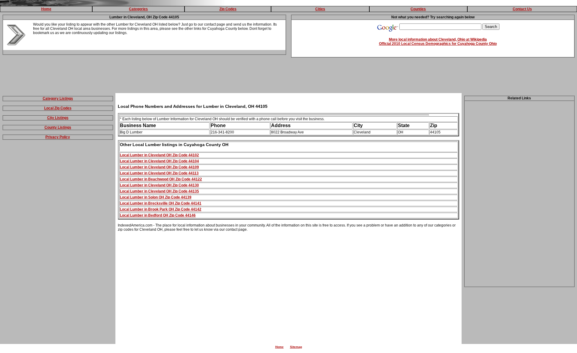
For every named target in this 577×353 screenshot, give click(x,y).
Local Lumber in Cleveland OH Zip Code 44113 (159, 173)
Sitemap (296, 346)
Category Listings (58, 98)
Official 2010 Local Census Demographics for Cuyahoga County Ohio (438, 44)
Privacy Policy (57, 137)
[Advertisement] (288, 76)
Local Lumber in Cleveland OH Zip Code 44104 (159, 161)
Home (46, 9)
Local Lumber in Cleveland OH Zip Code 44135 (159, 191)
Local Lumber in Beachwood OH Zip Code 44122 (161, 179)
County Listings (57, 127)
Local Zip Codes (58, 108)
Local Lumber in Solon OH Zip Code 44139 (155, 197)
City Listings (58, 118)
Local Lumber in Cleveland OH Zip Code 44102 (159, 155)
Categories (138, 9)
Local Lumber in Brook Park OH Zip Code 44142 (160, 209)
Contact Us (522, 9)
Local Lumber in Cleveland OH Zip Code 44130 (159, 185)
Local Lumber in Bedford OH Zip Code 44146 (158, 215)
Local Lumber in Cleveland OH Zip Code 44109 (159, 167)
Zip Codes (228, 9)
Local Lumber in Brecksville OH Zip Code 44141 (160, 203)
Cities (320, 9)
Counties (418, 9)
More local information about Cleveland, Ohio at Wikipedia (438, 39)
